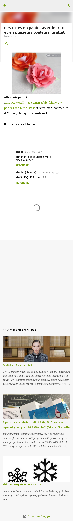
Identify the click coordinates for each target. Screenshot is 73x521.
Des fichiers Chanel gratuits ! (18, 365)
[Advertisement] (36, 281)
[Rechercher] (68, 5)
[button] (6, 43)
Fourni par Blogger (38, 516)
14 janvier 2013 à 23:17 (49, 172)
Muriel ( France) (26, 172)
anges (19, 151)
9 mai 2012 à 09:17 (34, 152)
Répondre (22, 165)
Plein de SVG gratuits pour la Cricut (22, 484)
